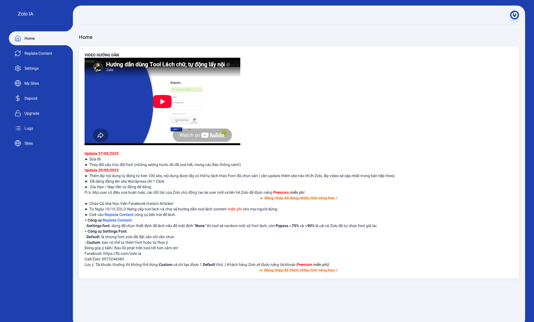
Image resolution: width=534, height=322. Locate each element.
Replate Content (117, 220)
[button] (514, 15)
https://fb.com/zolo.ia (122, 253)
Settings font (98, 225)
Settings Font (115, 231)
